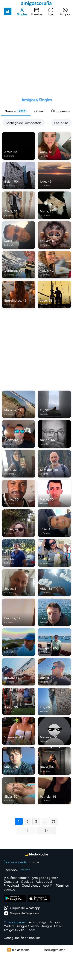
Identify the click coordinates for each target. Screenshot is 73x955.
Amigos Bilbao (51, 926)
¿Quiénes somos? (16, 878)
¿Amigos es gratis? (45, 878)
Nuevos (15, 111)
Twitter (25, 870)
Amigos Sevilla (14, 930)
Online (39, 111)
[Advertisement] (36, 55)
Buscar (34, 862)
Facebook (11, 870)
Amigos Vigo (38, 922)
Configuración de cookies (22, 938)
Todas (31, 930)
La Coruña (61, 123)
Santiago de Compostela (24, 123)
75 (54, 821)
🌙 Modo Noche (36, 854)
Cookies (27, 881)
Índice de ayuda (15, 862)
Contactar (11, 881)
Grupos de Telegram (24, 913)
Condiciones (31, 885)
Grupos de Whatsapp (25, 908)
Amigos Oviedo (27, 926)
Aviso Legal (44, 881)
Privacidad (11, 885)
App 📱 (48, 885)
